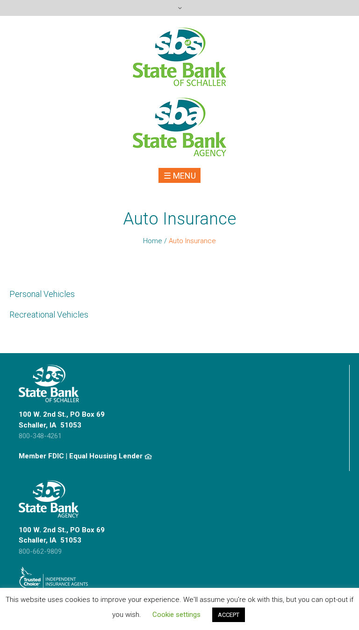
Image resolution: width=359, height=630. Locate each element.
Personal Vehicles (42, 294)
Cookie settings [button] (176, 614)
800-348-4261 (40, 436)
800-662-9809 (40, 551)
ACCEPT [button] (228, 614)
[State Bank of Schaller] (179, 57)
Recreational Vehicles (48, 314)
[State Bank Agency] (179, 127)
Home (152, 241)
